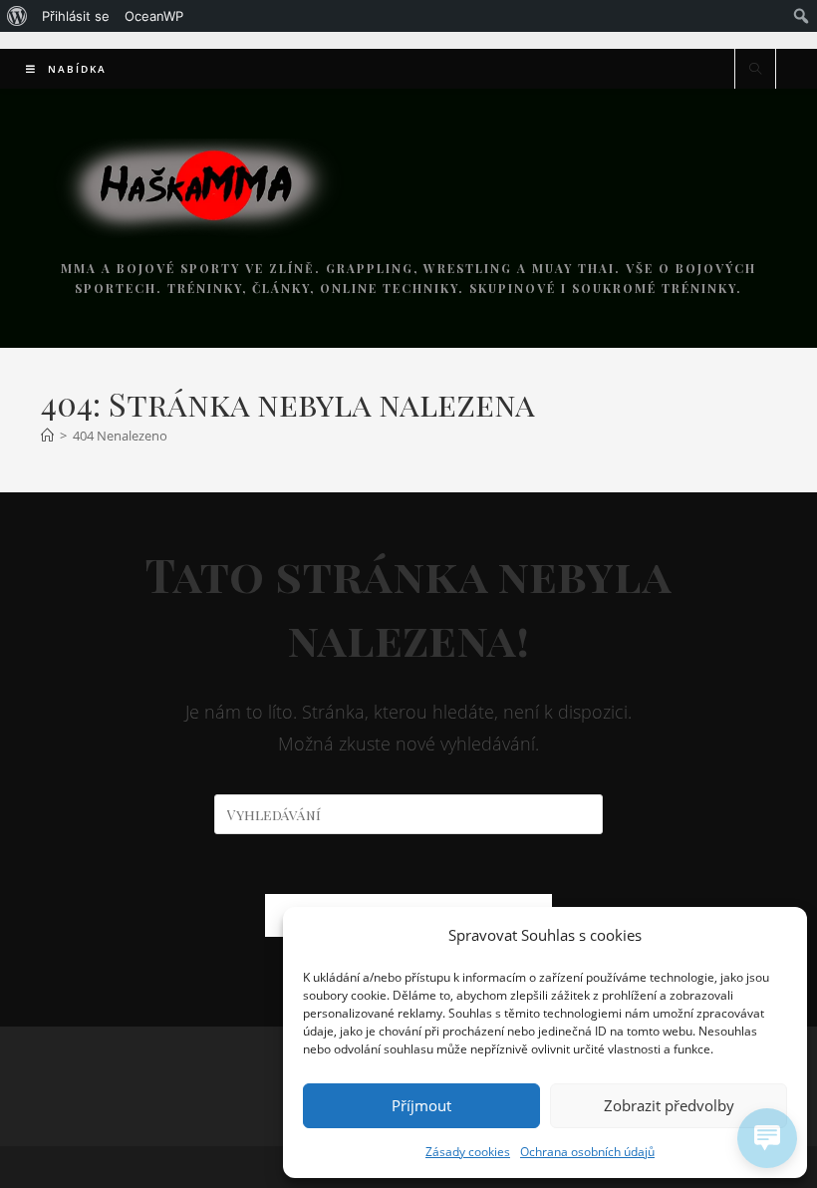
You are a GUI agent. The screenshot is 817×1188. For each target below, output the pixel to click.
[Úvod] (47, 436)
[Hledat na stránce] (755, 70)
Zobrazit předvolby (669, 1105)
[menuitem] (17, 16)
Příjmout (421, 1105)
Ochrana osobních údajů (587, 1151)
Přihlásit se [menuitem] (76, 16)
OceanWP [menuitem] (154, 16)
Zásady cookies (467, 1151)
